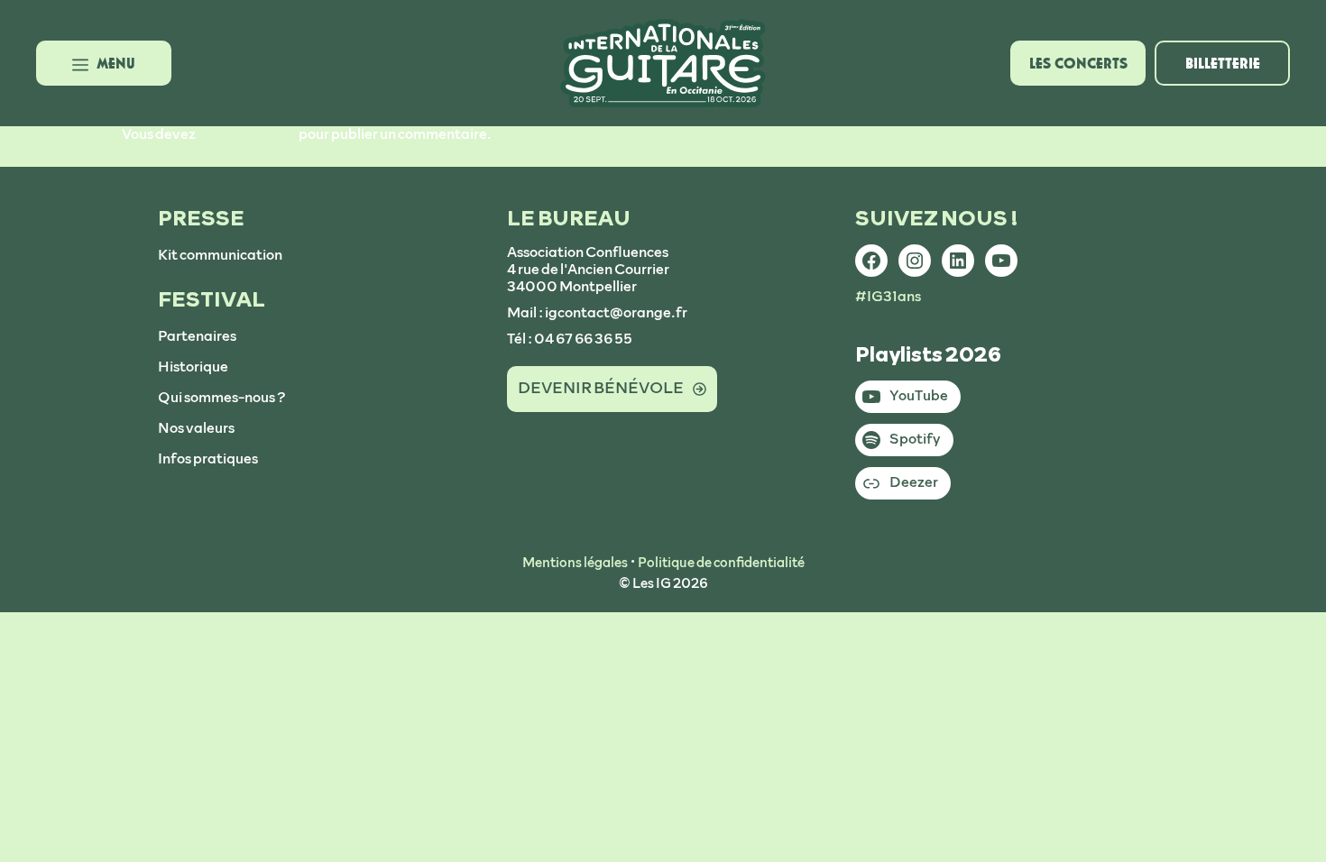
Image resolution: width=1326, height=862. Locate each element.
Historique (193, 367)
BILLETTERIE (1222, 63)
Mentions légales (575, 563)
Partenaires (197, 336)
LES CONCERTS (1078, 63)
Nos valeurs (196, 428)
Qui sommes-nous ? (222, 397)
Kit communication (220, 255)
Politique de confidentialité (721, 563)
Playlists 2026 (928, 355)
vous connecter (247, 134)
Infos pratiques (208, 459)
